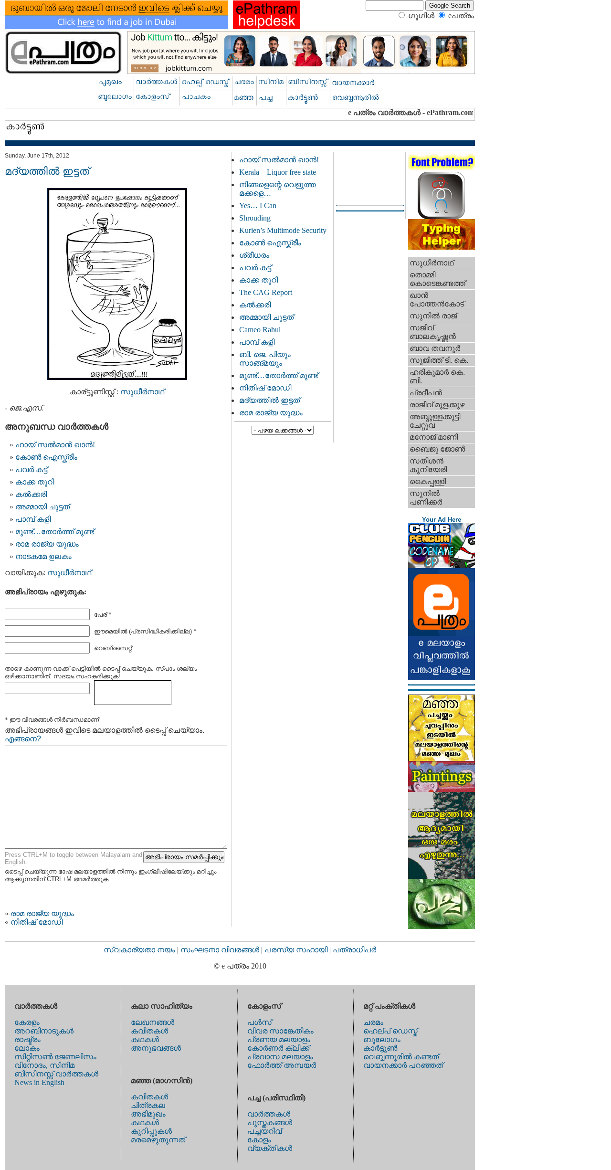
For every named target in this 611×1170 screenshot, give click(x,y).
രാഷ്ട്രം (27, 1039)
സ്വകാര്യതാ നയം (139, 950)
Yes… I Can (257, 205)
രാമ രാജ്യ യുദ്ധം (47, 544)
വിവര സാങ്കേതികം (280, 1031)
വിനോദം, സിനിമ (44, 1065)
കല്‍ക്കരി (31, 494)
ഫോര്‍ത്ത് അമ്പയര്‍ (281, 1065)
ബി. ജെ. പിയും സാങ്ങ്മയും (265, 358)
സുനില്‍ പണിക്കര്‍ (426, 497)
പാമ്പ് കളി (33, 519)
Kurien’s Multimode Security (283, 230)
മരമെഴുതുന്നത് (158, 1140)
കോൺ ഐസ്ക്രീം (46, 457)
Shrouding (255, 218)
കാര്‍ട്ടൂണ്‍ (380, 1048)
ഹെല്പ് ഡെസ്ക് (390, 1031)
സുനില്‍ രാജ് (433, 316)
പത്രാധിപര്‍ (354, 950)
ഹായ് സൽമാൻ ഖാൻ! (55, 445)
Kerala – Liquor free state (277, 172)
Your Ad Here (441, 519)
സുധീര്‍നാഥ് (142, 392)
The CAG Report (265, 292)
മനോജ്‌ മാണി (434, 437)
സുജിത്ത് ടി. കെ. (439, 360)
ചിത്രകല (148, 1105)
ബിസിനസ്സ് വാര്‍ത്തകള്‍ (56, 1074)
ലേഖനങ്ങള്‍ (152, 1022)
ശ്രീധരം (254, 255)
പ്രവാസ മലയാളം (280, 1057)
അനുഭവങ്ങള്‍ (156, 1048)
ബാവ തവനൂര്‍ (435, 348)
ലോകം (27, 1048)
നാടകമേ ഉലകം (43, 556)
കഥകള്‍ (145, 1039)
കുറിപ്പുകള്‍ (151, 1131)
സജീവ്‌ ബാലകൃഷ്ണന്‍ (433, 332)
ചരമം (373, 1022)
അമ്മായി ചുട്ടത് (42, 507)
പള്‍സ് (259, 1022)
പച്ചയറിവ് (264, 1131)
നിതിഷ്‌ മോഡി (37, 922)
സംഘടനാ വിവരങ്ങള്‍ (220, 950)
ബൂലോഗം (381, 1039)
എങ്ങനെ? (23, 739)
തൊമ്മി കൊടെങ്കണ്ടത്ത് (437, 279)
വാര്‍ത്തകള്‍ (268, 1114)
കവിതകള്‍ (149, 1031)
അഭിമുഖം (148, 1114)
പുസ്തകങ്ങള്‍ (269, 1122)
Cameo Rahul (260, 330)
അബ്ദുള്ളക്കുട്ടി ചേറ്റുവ (435, 420)
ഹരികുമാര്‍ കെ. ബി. (437, 376)
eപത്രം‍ (461, 15)
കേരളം (27, 1022)
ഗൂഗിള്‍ (421, 15)
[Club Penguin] (441, 565)
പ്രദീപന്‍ (426, 393)
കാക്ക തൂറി (34, 482)
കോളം (259, 1140)
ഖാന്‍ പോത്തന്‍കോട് (437, 299)
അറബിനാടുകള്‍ (44, 1031)
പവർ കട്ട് (31, 469)
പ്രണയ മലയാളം (278, 1039)
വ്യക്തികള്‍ (269, 1148)
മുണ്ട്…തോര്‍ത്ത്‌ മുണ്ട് (54, 531)
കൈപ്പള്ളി (428, 481)
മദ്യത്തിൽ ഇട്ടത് (269, 400)
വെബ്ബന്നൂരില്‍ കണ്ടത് (401, 1057)
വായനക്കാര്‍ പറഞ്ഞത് (403, 1065)
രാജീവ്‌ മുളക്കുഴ (437, 405)
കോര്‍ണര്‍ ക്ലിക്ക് (278, 1048)
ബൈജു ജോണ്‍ (437, 449)
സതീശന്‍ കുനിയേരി (428, 465)
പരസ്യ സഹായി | (298, 950)
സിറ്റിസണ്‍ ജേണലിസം (55, 1057)
